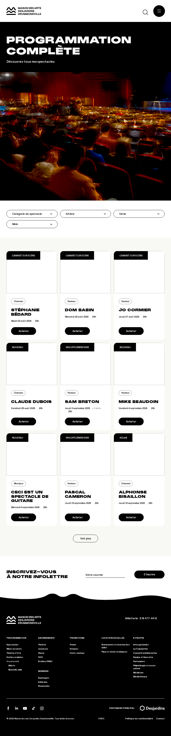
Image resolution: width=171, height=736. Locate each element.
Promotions (77, 638)
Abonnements (46, 638)
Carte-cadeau (77, 652)
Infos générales (141, 644)
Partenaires (139, 661)
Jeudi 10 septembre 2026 (81, 503)
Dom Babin (79, 310)
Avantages (43, 677)
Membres (43, 671)
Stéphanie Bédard (25, 312)
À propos (138, 638)
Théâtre (42, 644)
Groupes (74, 648)
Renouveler (43, 686)
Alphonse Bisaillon (133, 494)
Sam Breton (82, 401)
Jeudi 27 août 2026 (133, 316)
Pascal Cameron (78, 494)
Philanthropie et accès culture (144, 666)
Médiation (138, 672)
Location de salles (112, 638)
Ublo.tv (11, 665)
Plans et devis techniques (114, 651)
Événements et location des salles (115, 645)
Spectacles (12, 644)
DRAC (101, 718)
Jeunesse (43, 648)
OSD (40, 657)
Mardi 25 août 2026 (25, 320)
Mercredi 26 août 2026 (80, 316)
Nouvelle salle (15, 669)
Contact (160, 718)
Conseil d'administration (145, 652)
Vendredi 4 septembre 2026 (137, 408)
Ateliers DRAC (45, 661)
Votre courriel (94, 574)
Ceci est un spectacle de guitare (29, 496)
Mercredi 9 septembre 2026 (29, 507)
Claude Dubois (31, 401)
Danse (41, 652)
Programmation (16, 638)
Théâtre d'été (13, 652)
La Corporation (140, 648)
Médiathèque (140, 676)
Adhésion (42, 681)
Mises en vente (14, 648)
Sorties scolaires (14, 657)
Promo (73, 644)
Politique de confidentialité (139, 718)
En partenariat (12, 661)
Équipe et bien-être (143, 657)
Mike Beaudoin (138, 401)
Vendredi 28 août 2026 (27, 408)
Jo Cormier (135, 310)
